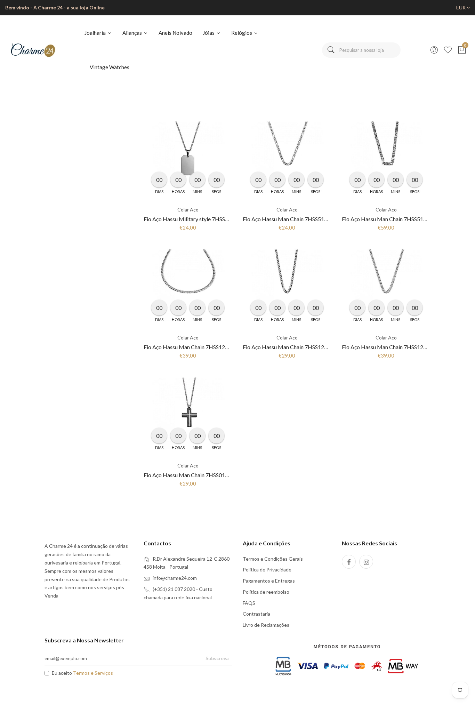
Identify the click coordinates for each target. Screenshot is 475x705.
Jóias (209, 33)
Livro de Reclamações (266, 625)
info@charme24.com (175, 578)
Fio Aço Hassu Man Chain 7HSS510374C (391, 219)
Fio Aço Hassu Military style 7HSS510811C (196, 219)
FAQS (249, 603)
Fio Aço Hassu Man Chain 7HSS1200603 (390, 347)
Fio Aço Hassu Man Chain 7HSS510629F (291, 219)
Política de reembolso (266, 592)
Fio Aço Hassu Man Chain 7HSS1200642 (192, 347)
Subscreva (217, 658)
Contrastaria (256, 614)
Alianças (132, 33)
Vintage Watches (109, 67)
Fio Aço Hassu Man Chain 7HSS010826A (192, 475)
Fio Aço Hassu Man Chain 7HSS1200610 (291, 347)
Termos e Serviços (93, 673)
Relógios (242, 33)
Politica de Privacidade (267, 569)
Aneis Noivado (175, 33)
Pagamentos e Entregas (269, 581)
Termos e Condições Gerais (273, 559)
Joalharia (95, 33)
